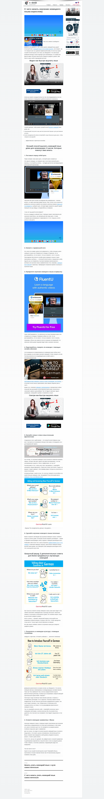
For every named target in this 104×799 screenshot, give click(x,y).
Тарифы (61, 4)
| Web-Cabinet (76, 4)
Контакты (68, 4)
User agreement (27, 793)
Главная (48, 4)
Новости (55, 4)
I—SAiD (33, 3)
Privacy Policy (27, 791)
